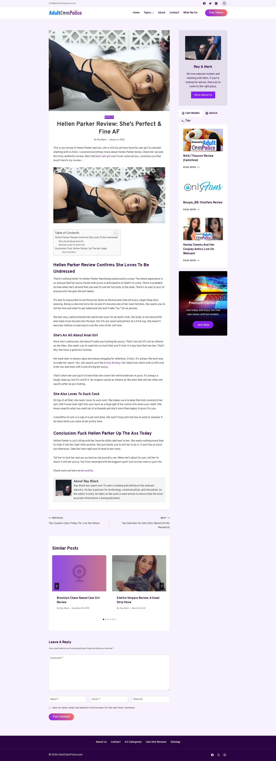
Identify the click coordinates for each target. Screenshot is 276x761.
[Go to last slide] (56, 586)
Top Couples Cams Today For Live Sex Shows (74, 521)
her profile (87, 470)
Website (138, 699)
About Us (101, 742)
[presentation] (79, 573)
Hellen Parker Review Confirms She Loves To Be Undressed (86, 237)
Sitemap (175, 742)
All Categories (133, 742)
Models (109, 117)
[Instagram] (216, 3)
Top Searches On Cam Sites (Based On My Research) (146, 523)
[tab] (103, 619)
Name (54, 699)
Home (136, 12)
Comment (56, 658)
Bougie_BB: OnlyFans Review (203, 202)
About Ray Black (69, 252)
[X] (218, 755)
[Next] (161, 586)
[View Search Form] (224, 3)
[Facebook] (204, 3)
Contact (174, 12)
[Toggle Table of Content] (114, 233)
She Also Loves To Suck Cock (72, 245)
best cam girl (103, 156)
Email (96, 699)
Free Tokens (216, 12)
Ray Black (101, 139)
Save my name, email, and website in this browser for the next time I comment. (93, 707)
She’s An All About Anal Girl (71, 241)
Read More (191, 167)
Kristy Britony (112, 363)
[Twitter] (210, 3)
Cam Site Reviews (156, 742)
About (161, 12)
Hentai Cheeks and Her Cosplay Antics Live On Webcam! (198, 249)
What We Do (190, 12)
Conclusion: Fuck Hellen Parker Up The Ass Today (81, 248)
